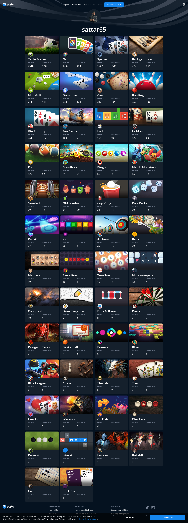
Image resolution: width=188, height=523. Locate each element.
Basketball (70, 347)
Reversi (33, 455)
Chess (67, 383)
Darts (136, 311)
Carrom (102, 95)
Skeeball (34, 203)
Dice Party (139, 203)
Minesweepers (142, 275)
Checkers (138, 419)
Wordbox (103, 275)
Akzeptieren (167, 518)
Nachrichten (54, 510)
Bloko (136, 347)
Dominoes (70, 95)
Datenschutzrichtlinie (119, 510)
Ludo (101, 131)
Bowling (138, 95)
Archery (103, 239)
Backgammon (142, 59)
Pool (31, 167)
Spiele (66, 4)
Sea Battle (70, 131)
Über (100, 4)
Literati (68, 455)
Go (30, 491)
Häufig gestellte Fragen (84, 510)
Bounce (102, 347)
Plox (66, 239)
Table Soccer (37, 59)
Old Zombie (71, 203)
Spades (102, 59)
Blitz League (37, 383)
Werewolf (70, 419)
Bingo (101, 167)
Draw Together (74, 311)
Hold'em (138, 131)
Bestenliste (76, 4)
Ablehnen (130, 518)
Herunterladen (114, 5)
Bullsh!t (137, 455)
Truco (136, 383)
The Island (104, 383)
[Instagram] (153, 507)
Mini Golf (34, 95)
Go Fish (102, 419)
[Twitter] (147, 507)
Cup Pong (104, 203)
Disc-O (33, 239)
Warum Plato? (89, 4)
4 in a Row (70, 275)
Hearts (33, 419)
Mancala (34, 275)
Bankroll (138, 239)
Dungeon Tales (39, 347)
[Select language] (184, 4)
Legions (103, 455)
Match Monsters (144, 167)
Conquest (35, 311)
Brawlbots (70, 167)
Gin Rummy (36, 131)
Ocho (66, 59)
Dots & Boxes (107, 311)
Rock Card (70, 491)
